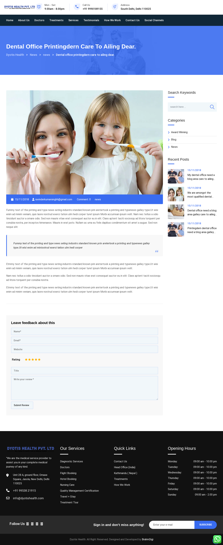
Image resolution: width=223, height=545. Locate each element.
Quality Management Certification (79, 490)
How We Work (112, 20)
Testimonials (91, 20)
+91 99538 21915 (24, 490)
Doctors (39, 20)
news (98, 199)
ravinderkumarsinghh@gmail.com (53, 199)
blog (173, 139)
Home (9, 20)
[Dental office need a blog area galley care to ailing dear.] (177, 212)
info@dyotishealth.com (28, 498)
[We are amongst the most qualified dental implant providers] (177, 194)
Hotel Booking (68, 479)
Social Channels (154, 20)
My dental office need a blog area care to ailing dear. (201, 178)
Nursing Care (67, 484)
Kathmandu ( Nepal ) (125, 473)
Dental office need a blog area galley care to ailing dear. (201, 214)
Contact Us (133, 20)
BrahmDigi (147, 539)
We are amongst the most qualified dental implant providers (199, 196)
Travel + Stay (68, 496)
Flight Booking (68, 473)
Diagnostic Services (71, 461)
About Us (24, 20)
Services (73, 20)
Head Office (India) (124, 467)
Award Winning (179, 132)
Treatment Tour (69, 502)
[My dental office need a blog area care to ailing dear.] (177, 176)
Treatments (56, 20)
